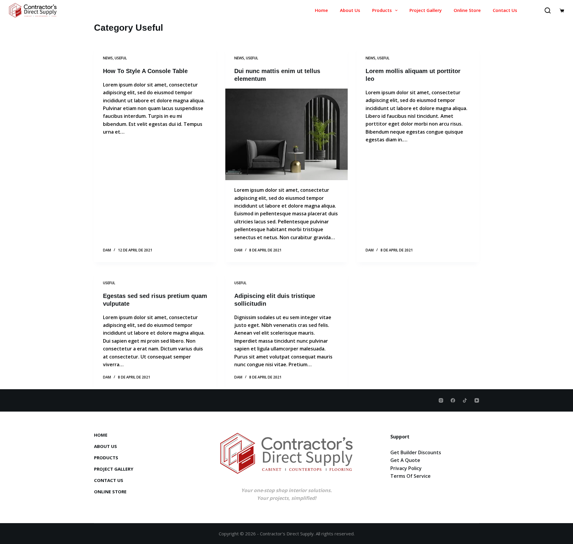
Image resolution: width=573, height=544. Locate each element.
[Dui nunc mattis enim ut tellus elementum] (286, 134)
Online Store (467, 10)
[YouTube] (477, 400)
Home (321, 10)
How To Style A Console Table (145, 71)
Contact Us (505, 10)
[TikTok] (465, 400)
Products (382, 10)
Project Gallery (425, 10)
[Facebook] (453, 400)
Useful (121, 58)
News (108, 58)
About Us (350, 10)
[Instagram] (441, 400)
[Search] (548, 10)
